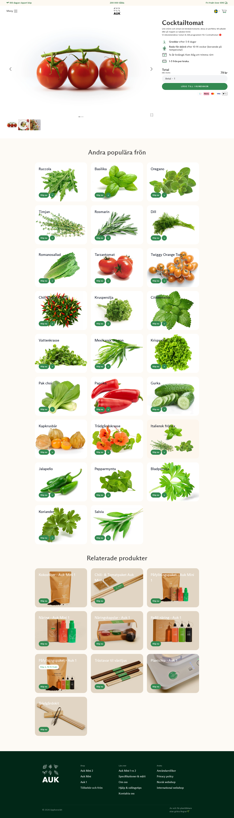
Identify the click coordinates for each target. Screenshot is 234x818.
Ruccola (45, 169)
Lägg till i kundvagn (195, 86)
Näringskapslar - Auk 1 (112, 617)
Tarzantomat (105, 254)
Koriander (46, 511)
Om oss (123, 782)
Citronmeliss (160, 297)
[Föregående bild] (10, 69)
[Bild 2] (23, 124)
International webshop (170, 787)
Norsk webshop (166, 782)
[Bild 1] (11, 124)
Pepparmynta (105, 469)
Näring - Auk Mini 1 (54, 617)
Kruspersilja (104, 297)
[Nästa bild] (151, 69)
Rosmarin (102, 211)
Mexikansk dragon (109, 340)
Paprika (101, 383)
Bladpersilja (160, 469)
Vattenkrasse (49, 340)
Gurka (155, 383)
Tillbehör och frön (91, 787)
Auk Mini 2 (86, 770)
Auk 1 (83, 782)
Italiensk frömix (163, 426)
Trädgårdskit (49, 703)
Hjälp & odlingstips (130, 787)
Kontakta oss (126, 793)
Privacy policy (165, 776)
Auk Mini (85, 776)
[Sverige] (216, 11)
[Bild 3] (35, 124)
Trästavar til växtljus (111, 660)
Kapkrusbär (48, 426)
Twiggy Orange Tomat (168, 254)
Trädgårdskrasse (107, 426)
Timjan (44, 211)
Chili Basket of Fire (53, 297)
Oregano (157, 169)
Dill (153, 211)
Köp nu (44, 195)
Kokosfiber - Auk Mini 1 (57, 574)
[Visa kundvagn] (224, 11)
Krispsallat (159, 340)
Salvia (99, 511)
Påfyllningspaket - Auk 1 (57, 660)
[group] (80, 69)
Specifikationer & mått (132, 776)
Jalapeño (46, 469)
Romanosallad (50, 254)
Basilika (101, 169)
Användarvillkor (166, 770)
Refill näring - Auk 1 (166, 617)
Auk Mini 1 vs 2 (127, 770)
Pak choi (45, 383)
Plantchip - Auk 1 (164, 660)
